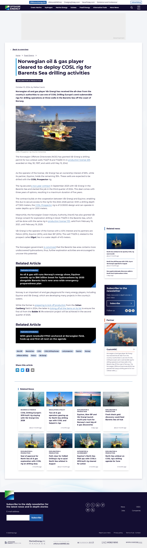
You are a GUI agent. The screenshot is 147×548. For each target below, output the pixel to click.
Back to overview (20, 50)
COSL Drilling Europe (51, 351)
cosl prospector (67, 351)
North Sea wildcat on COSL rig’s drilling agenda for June (114, 458)
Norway (87, 351)
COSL (39, 351)
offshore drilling (22, 356)
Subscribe (115, 303)
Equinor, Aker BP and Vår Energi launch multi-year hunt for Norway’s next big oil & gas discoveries (87, 419)
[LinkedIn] (126, 310)
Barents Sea (30, 351)
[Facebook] (129, 310)
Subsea (73, 7)
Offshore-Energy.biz (38, 2)
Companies (136, 511)
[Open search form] (131, 8)
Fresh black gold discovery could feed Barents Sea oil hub (114, 417)
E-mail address (12, 512)
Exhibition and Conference (107, 2)
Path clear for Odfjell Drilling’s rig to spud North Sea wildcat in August (58, 460)
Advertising (136, 2)
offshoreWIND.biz (55, 2)
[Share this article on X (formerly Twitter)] (22, 370)
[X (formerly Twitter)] (93, 505)
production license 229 (79, 160)
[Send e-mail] (88, 510)
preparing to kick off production (50, 305)
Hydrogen (49, 7)
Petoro (33, 356)
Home (18, 55)
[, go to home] (12, 8)
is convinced (50, 247)
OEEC (138, 507)
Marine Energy (61, 7)
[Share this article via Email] (32, 370)
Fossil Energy (85, 7)
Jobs (123, 511)
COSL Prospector (43, 205)
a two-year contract (40, 186)
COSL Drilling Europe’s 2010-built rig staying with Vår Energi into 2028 (31, 417)
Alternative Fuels (100, 7)
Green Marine (36, 7)
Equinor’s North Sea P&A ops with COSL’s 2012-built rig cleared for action (86, 460)
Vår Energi (42, 356)
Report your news (105, 533)
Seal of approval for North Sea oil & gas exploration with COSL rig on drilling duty (31, 460)
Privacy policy (118, 533)
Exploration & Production (29, 81)
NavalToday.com (88, 2)
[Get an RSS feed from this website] (93, 510)
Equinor (78, 351)
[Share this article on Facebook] (27, 370)
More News (114, 7)
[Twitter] (133, 310)
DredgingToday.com (72, 2)
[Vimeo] (103, 505)
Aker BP (19, 351)
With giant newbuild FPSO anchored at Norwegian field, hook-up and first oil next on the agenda (52, 337)
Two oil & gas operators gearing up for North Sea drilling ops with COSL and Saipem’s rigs (58, 418)
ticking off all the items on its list (65, 308)
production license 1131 (59, 221)
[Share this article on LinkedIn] (17, 370)
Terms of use (130, 533)
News (123, 507)
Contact (138, 533)
